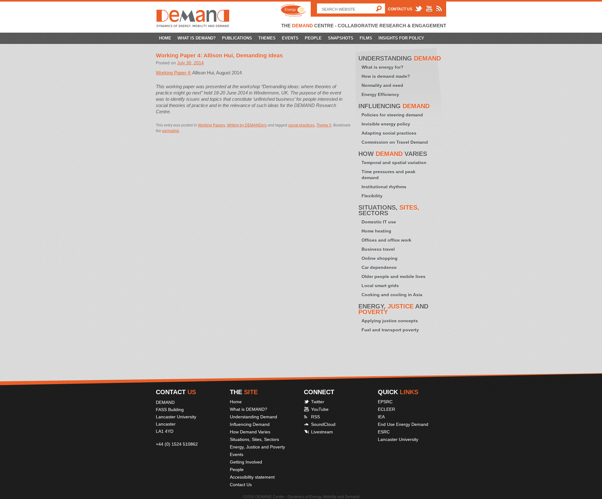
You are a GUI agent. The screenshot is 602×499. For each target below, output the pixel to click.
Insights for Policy (401, 38)
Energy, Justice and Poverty (257, 446)
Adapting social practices (389, 133)
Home (165, 38)
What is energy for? (383, 67)
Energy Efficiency (380, 94)
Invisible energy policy (386, 123)
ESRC (384, 431)
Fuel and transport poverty (390, 329)
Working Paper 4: (173, 72)
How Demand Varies (250, 431)
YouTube (320, 409)
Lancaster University (398, 439)
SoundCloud (323, 424)
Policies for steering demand (392, 114)
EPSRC (385, 401)
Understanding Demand (253, 416)
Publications (237, 38)
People (313, 38)
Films (366, 38)
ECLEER (386, 409)
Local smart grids (380, 285)
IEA (381, 416)
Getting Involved (246, 461)
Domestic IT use (379, 221)
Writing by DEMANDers (247, 125)
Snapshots (340, 38)
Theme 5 (323, 125)
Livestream (322, 431)
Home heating (376, 230)
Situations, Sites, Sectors (254, 439)
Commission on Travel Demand (395, 142)
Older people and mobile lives (393, 276)
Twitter (317, 401)
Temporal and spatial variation (394, 162)
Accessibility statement (252, 477)
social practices (301, 125)
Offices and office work (386, 240)
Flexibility (372, 195)
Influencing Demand (250, 424)
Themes (267, 38)
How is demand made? (386, 76)
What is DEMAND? (196, 38)
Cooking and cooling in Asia (392, 294)
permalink (170, 131)
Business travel (378, 249)
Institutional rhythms (384, 186)
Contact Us (400, 9)
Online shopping (380, 258)
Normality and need (382, 85)
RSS (315, 416)
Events (290, 38)
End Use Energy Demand (403, 424)
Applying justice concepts (390, 320)
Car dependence (379, 267)
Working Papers (211, 125)
